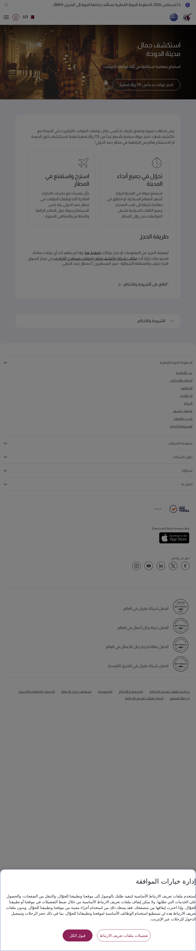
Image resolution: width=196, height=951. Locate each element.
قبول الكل (78, 935)
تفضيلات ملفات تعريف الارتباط (124, 935)
